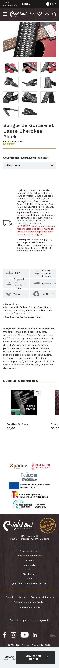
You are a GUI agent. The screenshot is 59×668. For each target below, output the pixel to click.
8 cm (16, 304)
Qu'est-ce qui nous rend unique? (29, 583)
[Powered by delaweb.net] (52, 635)
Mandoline (18, 310)
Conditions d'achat (16, 597)
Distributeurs (30, 574)
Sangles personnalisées (29, 555)
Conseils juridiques (41, 597)
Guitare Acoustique (39, 307)
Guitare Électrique (15, 313)
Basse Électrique (42, 310)
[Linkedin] (35, 635)
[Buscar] (32, 14)
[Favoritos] (39, 14)
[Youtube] (24, 635)
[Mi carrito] (54, 14)
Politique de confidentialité (28, 602)
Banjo (29, 310)
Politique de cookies (30, 607)
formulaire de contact (29, 223)
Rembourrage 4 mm (30, 317)
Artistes (29, 560)
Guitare (24, 307)
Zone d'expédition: (10, 4)
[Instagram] (13, 635)
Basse (8, 310)
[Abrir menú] (5, 14)
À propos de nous (29, 551)
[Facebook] (5, 635)
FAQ (29, 578)
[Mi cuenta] (47, 14)
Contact (29, 569)
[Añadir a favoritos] (37, 393)
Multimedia (29, 565)
